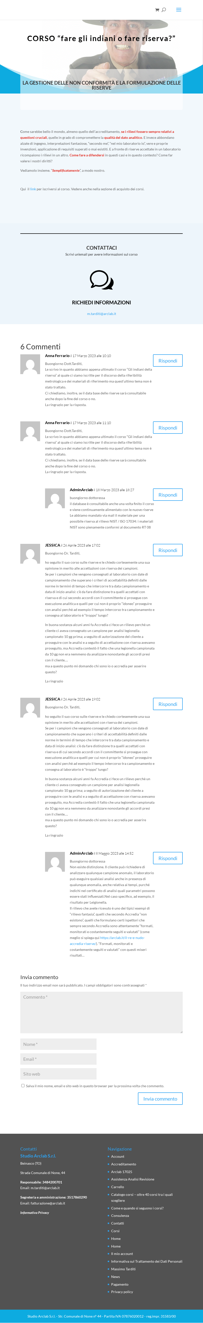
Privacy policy (122, 1292)
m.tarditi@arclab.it (101, 314)
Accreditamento (123, 1164)
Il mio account (122, 1253)
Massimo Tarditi (123, 1269)
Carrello (117, 1187)
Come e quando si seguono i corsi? (137, 1208)
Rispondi (167, 360)
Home (116, 1238)
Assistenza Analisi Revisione (132, 1179)
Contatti (117, 1223)
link (33, 189)
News (115, 1277)
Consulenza (120, 1215)
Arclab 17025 (121, 1172)
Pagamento (119, 1284)
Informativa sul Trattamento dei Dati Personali (146, 1261)
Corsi (115, 1231)
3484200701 (52, 1182)
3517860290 (77, 1197)
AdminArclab (81, 489)
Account (117, 1156)
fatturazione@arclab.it (48, 1203)
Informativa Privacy (34, 1212)
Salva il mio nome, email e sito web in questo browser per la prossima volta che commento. (95, 1086)
